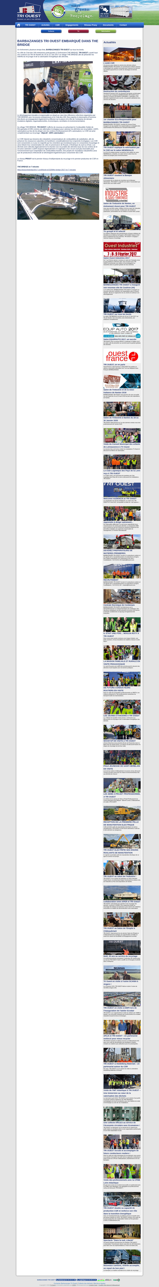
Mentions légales (99, 1283)
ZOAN (74, 1285)
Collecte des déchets (85, 1283)
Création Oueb (93, 1285)
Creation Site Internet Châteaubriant (109, 1285)
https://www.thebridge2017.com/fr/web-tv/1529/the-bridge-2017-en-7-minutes (46, 170)
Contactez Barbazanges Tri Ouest (65, 1283)
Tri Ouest (52, 1285)
